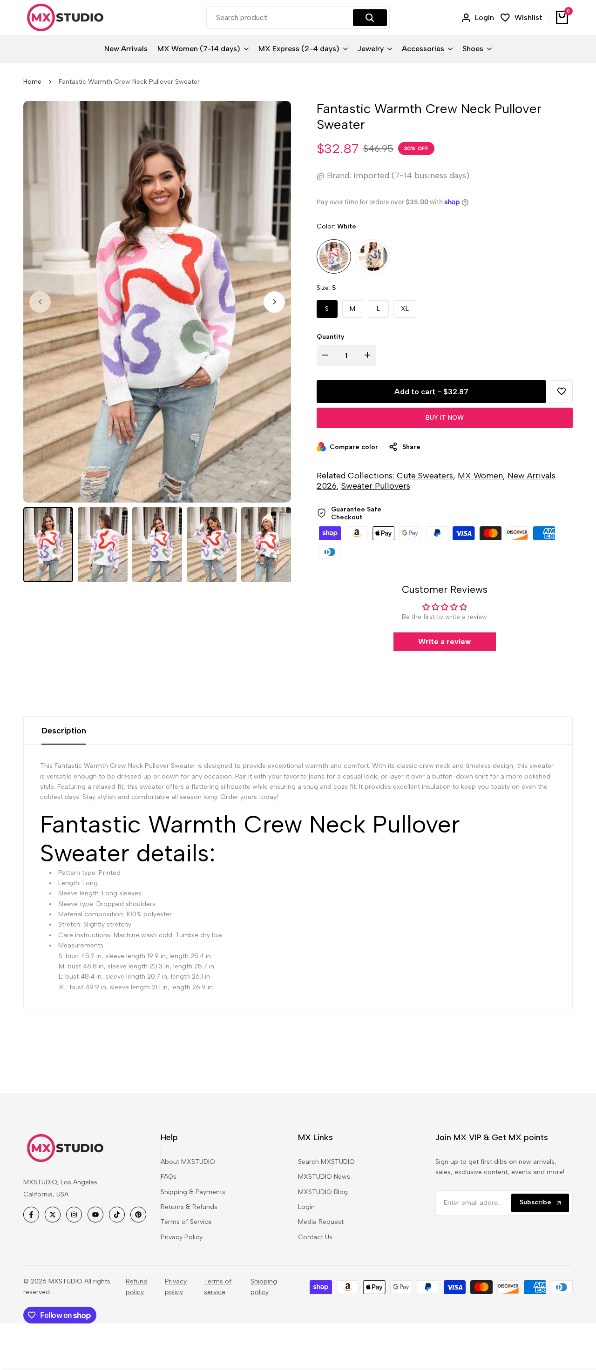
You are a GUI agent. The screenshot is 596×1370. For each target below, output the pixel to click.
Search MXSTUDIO (326, 1162)
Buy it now (445, 418)
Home (32, 82)
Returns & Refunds (189, 1207)
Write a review (444, 641)
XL (405, 309)
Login (306, 1207)
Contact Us (315, 1237)
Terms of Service (186, 1222)
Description (63, 730)
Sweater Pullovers (375, 486)
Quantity (331, 337)
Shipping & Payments (193, 1192)
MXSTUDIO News (324, 1177)
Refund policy (137, 1286)
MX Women (480, 475)
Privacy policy (176, 1286)
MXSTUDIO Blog (323, 1192)
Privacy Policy (182, 1237)
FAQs (168, 1177)
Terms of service (217, 1286)
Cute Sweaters (425, 475)
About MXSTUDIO (188, 1162)
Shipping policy (264, 1286)
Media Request (321, 1222)
